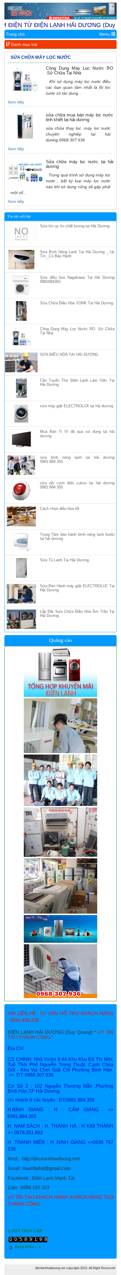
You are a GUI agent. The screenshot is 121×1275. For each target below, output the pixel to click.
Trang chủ (15, 34)
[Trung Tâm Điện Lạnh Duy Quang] (60, 11)
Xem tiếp (16, 102)
